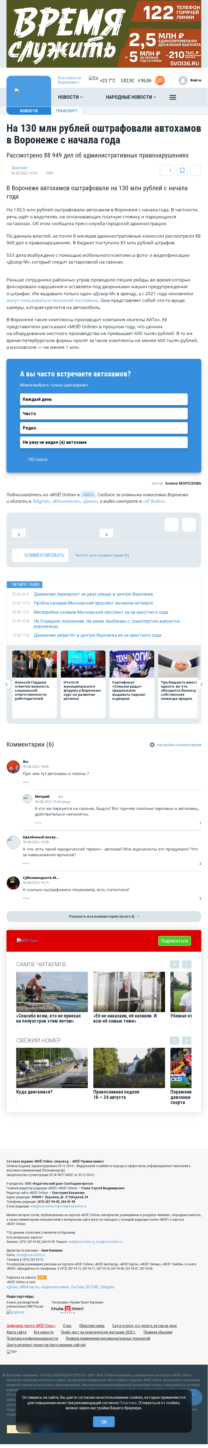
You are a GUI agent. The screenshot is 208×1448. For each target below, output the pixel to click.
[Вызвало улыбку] (36, 527)
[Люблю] (54, 527)
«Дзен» (12, 1287)
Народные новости (129, 97)
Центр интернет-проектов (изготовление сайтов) (46, 1345)
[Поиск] (192, 97)
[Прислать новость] (160, 80)
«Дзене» (90, 501)
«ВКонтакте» (66, 501)
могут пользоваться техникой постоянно (52, 300)
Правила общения (158, 1332)
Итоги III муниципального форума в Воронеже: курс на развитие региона (82, 690)
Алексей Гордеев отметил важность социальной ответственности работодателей (32, 690)
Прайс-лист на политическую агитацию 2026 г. (98, 1332)
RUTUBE (92, 1287)
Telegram (40, 501)
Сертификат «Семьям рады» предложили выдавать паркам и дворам (128, 690)
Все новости (44, 1332)
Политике (128, 1403)
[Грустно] (89, 527)
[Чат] (194, 1397)
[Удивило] (71, 527)
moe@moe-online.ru (73, 1206)
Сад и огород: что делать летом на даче (144, 1326)
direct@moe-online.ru (30, 1255)
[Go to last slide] (6, 684)
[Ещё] (172, 98)
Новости (69, 97)
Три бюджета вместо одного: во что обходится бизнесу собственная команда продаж (180, 690)
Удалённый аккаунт (41, 837)
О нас (67, 1326)
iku (25, 761)
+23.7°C (107, 80)
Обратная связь (92, 1326)
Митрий (42, 796)
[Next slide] (201, 684)
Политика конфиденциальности (32, 1338)
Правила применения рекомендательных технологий (108, 1338)
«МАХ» (88, 495)
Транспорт (66, 111)
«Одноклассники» (55, 1287)
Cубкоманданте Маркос (41, 877)
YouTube (77, 1287)
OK (104, 1422)
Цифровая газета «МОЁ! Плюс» (31, 1326)
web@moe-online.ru (44, 1206)
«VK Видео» (154, 501)
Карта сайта (16, 1332)
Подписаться (174, 941)
